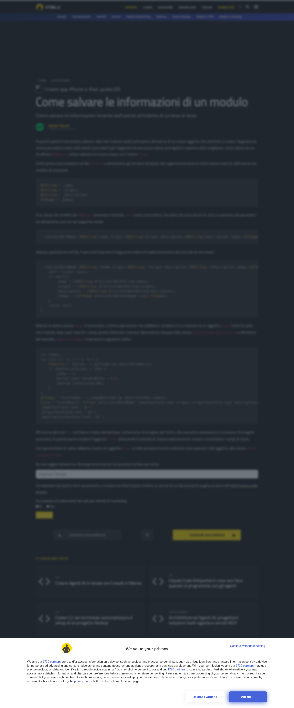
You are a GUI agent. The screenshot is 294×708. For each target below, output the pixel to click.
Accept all (248, 696)
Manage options (205, 696)
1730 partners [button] (52, 661)
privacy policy (83, 681)
